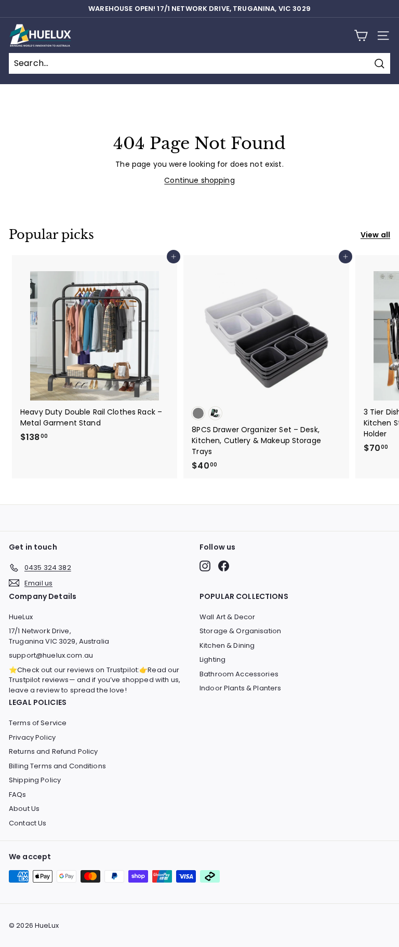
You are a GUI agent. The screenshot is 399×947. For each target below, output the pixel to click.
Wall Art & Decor (227, 617)
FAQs (17, 794)
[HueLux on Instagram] (205, 566)
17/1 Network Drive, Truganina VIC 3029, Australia (59, 636)
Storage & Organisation (240, 631)
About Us (24, 808)
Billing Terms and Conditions (57, 766)
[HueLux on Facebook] (223, 566)
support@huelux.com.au (51, 655)
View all (375, 235)
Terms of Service (37, 723)
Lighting (212, 659)
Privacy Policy (32, 737)
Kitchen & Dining (227, 645)
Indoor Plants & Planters (240, 688)
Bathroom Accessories (239, 674)
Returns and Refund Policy (53, 751)
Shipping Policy (35, 780)
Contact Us (27, 823)
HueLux (21, 617)
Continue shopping (199, 180)
